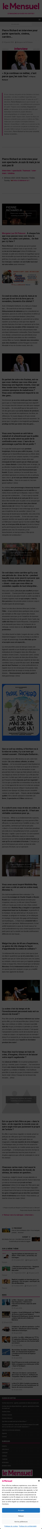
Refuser (21, 1516)
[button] (39, 1481)
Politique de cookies (11, 1526)
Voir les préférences (21, 1522)
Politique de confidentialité (27, 1526)
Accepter (21, 1510)
